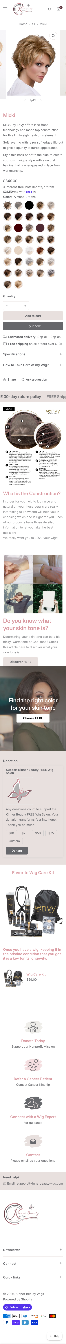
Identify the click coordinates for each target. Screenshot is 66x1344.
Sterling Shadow (51, 273)
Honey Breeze (51, 239)
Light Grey (29, 250)
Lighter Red (40, 250)
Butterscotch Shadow (40, 205)
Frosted (7, 239)
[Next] (41, 100)
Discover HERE (20, 662)
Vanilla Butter (18, 284)
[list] (33, 67)
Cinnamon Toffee (40, 216)
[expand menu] (5, 9)
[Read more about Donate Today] (33, 1027)
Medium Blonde (7, 261)
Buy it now (33, 326)
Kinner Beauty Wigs (30, 1294)
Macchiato (51, 250)
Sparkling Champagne (40, 273)
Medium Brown (18, 261)
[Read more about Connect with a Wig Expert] (33, 1103)
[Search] (49, 9)
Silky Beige (29, 273)
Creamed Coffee (51, 216)
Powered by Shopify (17, 1299)
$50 (38, 833)
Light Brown (18, 250)
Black (29, 205)
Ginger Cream (18, 239)
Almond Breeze (7, 205)
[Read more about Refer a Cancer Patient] (33, 1065)
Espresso (51, 228)
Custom (14, 841)
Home (23, 24)
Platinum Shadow (51, 261)
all (33, 24)
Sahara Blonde (18, 273)
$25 (24, 833)
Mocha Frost (40, 261)
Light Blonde (7, 250)
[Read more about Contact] (33, 1141)
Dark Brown (18, 228)
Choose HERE (33, 718)
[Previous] (25, 100)
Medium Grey (29, 261)
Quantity (9, 296)
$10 (11, 833)
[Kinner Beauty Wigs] (23, 9)
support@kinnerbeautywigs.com (40, 1183)
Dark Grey (29, 228)
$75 (51, 833)
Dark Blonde (7, 228)
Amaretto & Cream (18, 205)
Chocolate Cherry (18, 216)
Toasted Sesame (7, 284)
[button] (58, 9)
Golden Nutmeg (29, 239)
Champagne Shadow (51, 205)
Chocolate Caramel (7, 216)
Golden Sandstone (40, 239)
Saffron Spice (7, 273)
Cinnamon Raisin (29, 216)
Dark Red (40, 228)
